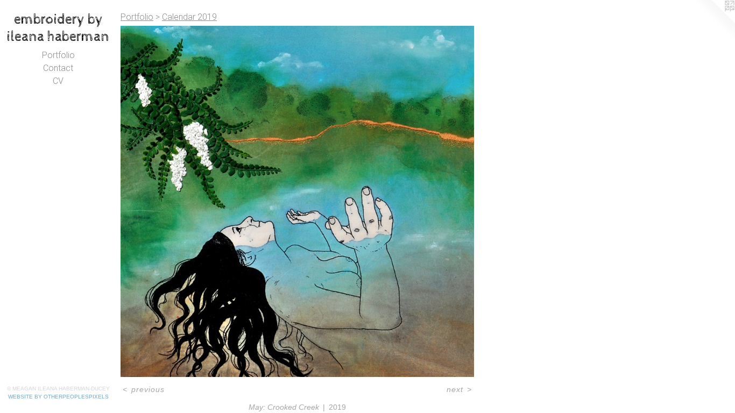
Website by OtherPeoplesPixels (58, 397)
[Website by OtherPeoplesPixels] (713, 21)
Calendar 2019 (189, 17)
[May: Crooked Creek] (297, 201)
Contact (58, 68)
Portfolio (58, 55)
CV (58, 81)
